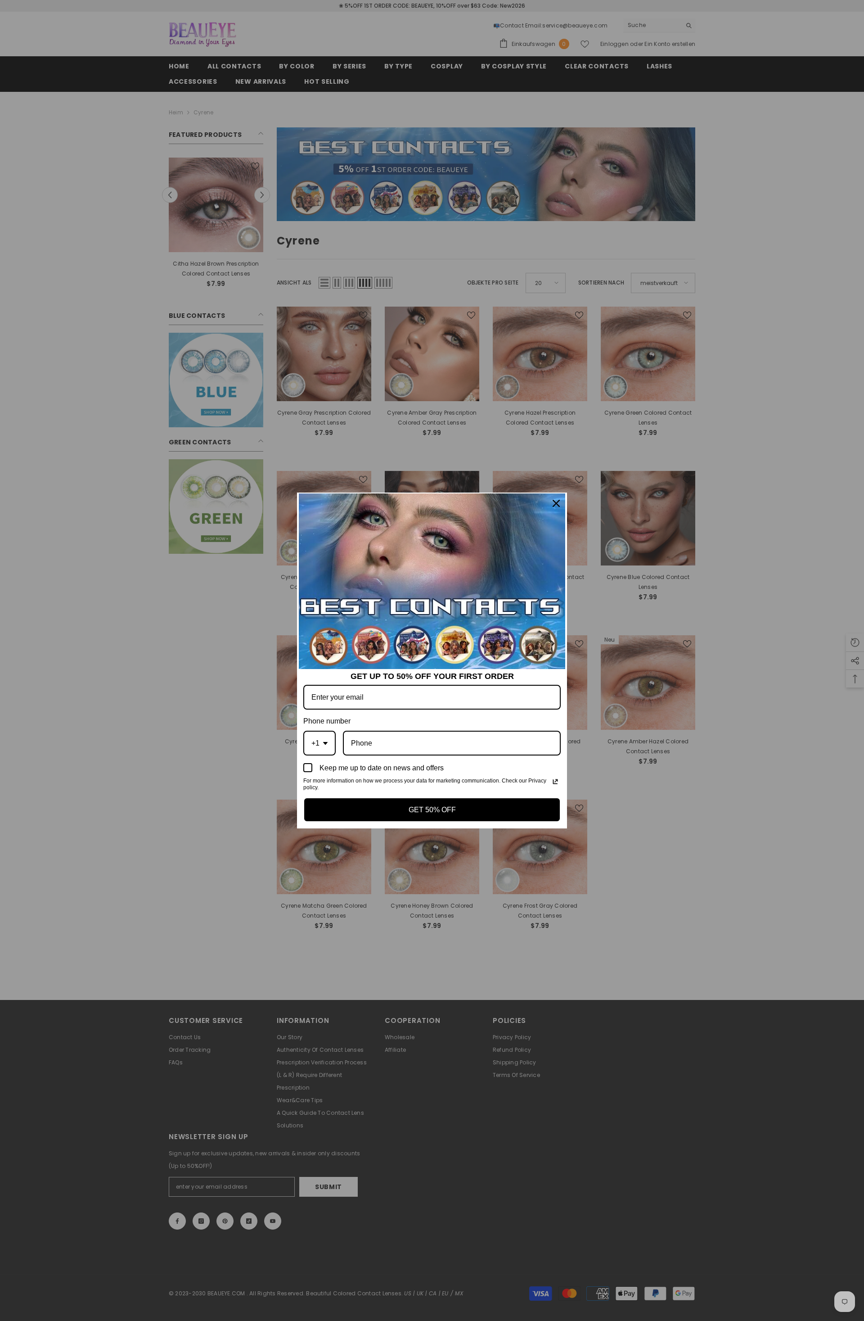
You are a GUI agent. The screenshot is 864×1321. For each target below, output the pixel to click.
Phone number (327, 721)
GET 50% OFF (432, 810)
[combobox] (319, 743)
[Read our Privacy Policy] (555, 781)
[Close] (556, 503)
